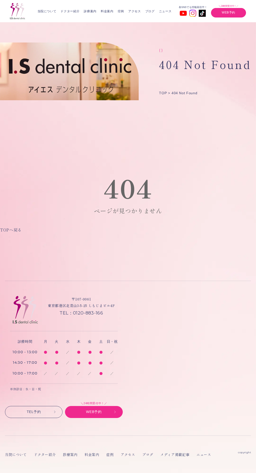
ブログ (150, 11)
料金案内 (107, 11)
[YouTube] (183, 13)
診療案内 (90, 11)
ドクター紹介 (70, 11)
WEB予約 (228, 12)
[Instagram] (192, 13)
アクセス (134, 11)
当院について (47, 11)
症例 (121, 11)
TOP (163, 93)
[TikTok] (202, 13)
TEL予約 (34, 412)
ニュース (165, 11)
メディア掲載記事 (174, 454)
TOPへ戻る (11, 230)
